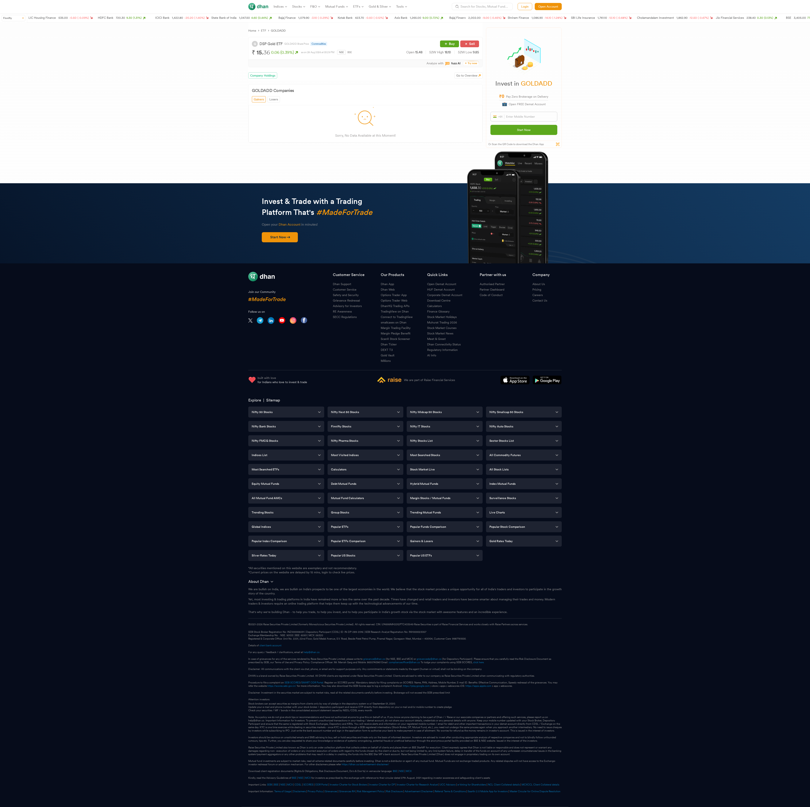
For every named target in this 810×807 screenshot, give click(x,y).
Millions (386, 360)
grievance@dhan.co (374, 658)
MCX (409, 771)
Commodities (319, 43)
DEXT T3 (387, 350)
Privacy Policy (315, 791)
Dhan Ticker (389, 344)
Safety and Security (346, 295)
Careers (537, 295)
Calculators (434, 306)
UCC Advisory (448, 784)
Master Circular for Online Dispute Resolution (535, 791)
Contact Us (539, 300)
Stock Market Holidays (442, 317)
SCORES (308, 784)
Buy (452, 44)
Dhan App (387, 284)
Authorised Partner (492, 284)
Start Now (524, 130)
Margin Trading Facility (395, 328)
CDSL (298, 784)
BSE (349, 52)
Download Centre (439, 300)
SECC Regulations (345, 317)
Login (525, 6)
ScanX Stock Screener (395, 339)
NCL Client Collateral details (504, 784)
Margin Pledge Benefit (395, 333)
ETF (263, 30)
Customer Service (344, 289)
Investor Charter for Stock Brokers (348, 784)
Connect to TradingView (397, 317)
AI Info (431, 355)
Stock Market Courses (441, 328)
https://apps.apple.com (478, 685)
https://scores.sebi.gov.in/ (281, 685)
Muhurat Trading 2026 (442, 322)
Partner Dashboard (492, 289)
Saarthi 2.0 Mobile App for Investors (488, 791)
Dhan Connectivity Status (444, 344)
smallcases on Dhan (393, 322)
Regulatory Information (442, 350)
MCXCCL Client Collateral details (540, 784)
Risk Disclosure (394, 791)
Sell (472, 44)
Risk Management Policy (370, 791)
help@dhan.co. (312, 652)
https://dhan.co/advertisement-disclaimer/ (365, 764)
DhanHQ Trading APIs (395, 306)
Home (252, 30)
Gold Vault (387, 355)
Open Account (548, 6)
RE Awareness (342, 311)
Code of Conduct (491, 295)
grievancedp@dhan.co (429, 658)
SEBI (269, 784)
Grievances (331, 791)
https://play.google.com (416, 685)
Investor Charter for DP (382, 784)
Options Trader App (394, 295)
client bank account (270, 645)
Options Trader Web (394, 300)
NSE (341, 52)
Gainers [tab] (259, 99)
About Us (538, 284)
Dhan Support (342, 284)
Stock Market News (440, 333)
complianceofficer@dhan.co (404, 662)
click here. (478, 662)
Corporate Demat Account (444, 295)
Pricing (536, 289)
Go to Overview (466, 75)
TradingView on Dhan (395, 311)
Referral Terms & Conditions (450, 791)
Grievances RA (347, 791)
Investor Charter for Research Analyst (417, 784)
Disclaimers (299, 791)
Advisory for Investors (347, 306)
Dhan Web (388, 289)
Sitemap (273, 400)
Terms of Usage (282, 791)
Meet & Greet (436, 339)
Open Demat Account (441, 284)
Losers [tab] (273, 99)
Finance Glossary (438, 311)
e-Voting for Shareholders (472, 784)
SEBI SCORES (292, 682)
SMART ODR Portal (312, 682)
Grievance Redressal (346, 300)
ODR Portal (321, 784)
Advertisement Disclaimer (419, 791)
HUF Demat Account (441, 289)
